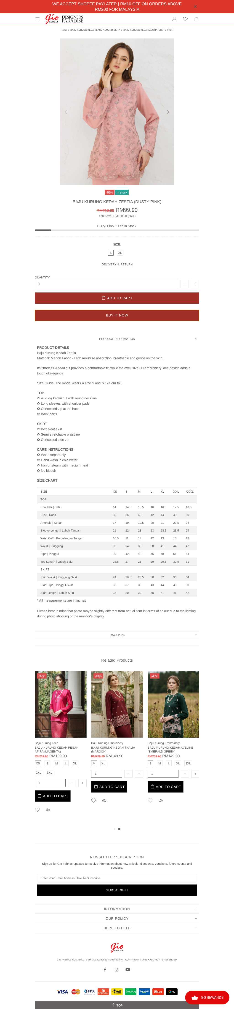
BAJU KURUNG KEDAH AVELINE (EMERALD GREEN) (170, 749)
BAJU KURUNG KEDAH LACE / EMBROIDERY (95, 30)
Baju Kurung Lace (46, 743)
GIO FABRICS (64, 19)
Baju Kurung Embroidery (107, 743)
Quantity (42, 277)
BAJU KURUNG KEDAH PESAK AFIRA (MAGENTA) (56, 749)
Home (64, 30)
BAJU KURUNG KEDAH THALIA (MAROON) (113, 749)
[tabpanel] (60, 748)
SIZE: (117, 244)
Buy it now (117, 315)
